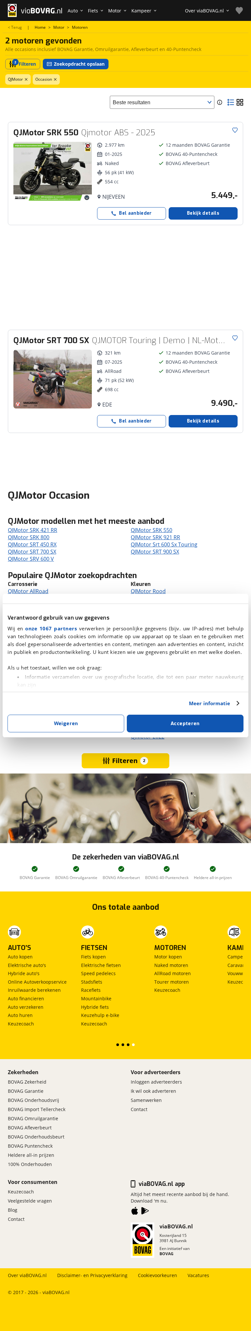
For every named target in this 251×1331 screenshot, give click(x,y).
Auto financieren (26, 998)
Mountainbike (96, 998)
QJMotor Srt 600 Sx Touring (164, 544)
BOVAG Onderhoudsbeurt (36, 1137)
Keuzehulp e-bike (100, 1015)
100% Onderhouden (30, 1164)
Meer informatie (209, 703)
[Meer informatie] (219, 102)
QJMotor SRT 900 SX (155, 551)
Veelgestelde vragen (30, 1201)
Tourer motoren (171, 982)
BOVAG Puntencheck (30, 1146)
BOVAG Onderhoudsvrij (33, 1100)
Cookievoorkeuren (157, 1275)
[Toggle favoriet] (235, 130)
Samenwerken (146, 1100)
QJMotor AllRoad (28, 591)
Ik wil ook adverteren (153, 1091)
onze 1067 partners (51, 628)
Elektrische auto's (27, 965)
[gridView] (240, 102)
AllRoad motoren (172, 973)
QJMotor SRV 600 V (31, 558)
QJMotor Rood (148, 591)
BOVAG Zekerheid (27, 1082)
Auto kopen (20, 957)
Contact (139, 1109)
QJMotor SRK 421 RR (32, 530)
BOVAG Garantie (25, 1091)
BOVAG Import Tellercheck (36, 1109)
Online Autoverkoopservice (37, 982)
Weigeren (66, 723)
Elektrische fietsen (101, 965)
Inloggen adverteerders (156, 1082)
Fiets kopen (93, 957)
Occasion (43, 79)
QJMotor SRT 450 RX (32, 544)
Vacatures (198, 1275)
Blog (12, 1210)
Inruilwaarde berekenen (34, 990)
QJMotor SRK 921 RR (155, 537)
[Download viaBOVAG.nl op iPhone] (135, 1212)
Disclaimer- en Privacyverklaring (92, 1275)
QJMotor (15, 79)
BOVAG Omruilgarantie (33, 1118)
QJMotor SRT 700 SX (32, 551)
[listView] (230, 102)
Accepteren (185, 723)
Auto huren (20, 1015)
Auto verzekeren (25, 1007)
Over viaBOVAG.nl (27, 1275)
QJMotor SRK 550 (151, 530)
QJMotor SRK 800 (28, 537)
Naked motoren (171, 965)
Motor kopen (168, 957)
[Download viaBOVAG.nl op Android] (145, 1212)
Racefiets (91, 990)
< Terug (15, 27)
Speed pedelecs (98, 973)
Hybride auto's (24, 973)
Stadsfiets (91, 982)
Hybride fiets (95, 1007)
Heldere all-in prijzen (31, 1155)
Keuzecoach (21, 1024)
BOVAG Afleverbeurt (30, 1127)
